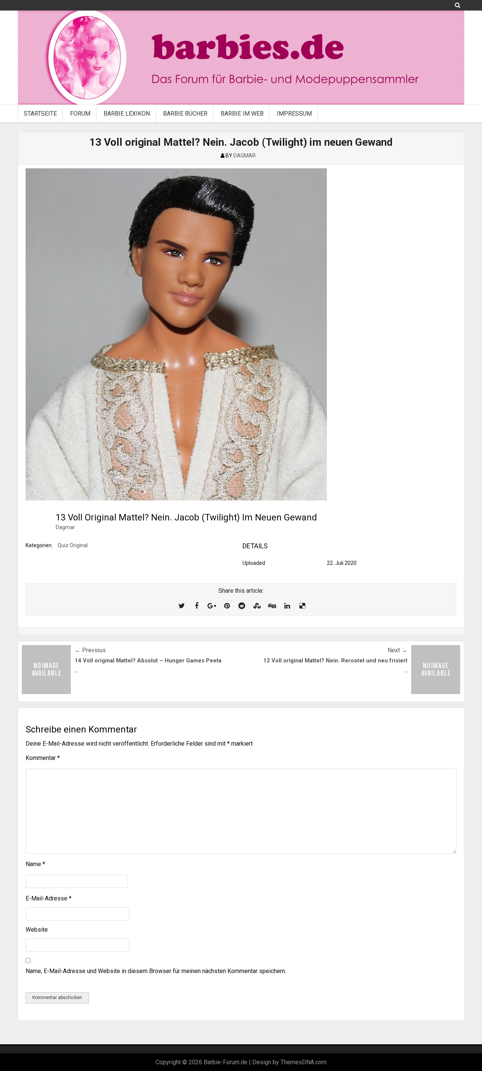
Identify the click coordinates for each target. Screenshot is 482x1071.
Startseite (40, 113)
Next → (397, 650)
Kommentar (43, 757)
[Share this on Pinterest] (227, 606)
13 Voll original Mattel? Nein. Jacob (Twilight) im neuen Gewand (241, 142)
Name (35, 864)
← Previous (90, 650)
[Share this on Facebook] (197, 606)
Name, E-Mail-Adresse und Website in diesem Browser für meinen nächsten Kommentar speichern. (156, 971)
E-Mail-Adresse (49, 898)
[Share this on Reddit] (242, 606)
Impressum (294, 113)
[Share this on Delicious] (302, 606)
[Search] (458, 5)
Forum (80, 113)
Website (37, 929)
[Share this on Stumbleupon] (257, 606)
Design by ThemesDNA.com (289, 1062)
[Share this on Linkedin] (287, 606)
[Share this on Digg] (272, 606)
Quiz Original (73, 545)
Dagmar (65, 527)
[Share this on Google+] (212, 606)
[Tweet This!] (181, 606)
